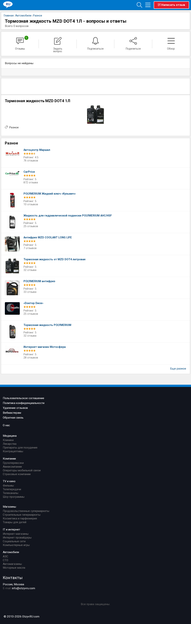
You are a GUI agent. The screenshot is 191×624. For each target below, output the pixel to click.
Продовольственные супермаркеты (26, 511)
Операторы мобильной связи (22, 470)
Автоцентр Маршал (37, 150)
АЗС (5, 556)
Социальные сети (14, 541)
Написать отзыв (173, 5)
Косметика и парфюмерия (20, 518)
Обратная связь (13, 417)
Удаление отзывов (15, 408)
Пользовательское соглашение (23, 398)
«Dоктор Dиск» (33, 303)
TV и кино (9, 481)
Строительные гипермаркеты (21, 514)
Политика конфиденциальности (23, 403)
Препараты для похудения (20, 447)
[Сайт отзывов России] (8, 4)
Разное (14, 127)
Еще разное (178, 368)
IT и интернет (11, 529)
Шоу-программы (13, 496)
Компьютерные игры (16, 545)
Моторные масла (14, 567)
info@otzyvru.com (23, 588)
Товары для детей (14, 522)
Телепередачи (12, 489)
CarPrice (29, 171)
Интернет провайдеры (17, 537)
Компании (9, 458)
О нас (6, 425)
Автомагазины (12, 564)
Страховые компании (17, 474)
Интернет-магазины (16, 533)
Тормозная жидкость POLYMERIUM (47, 325)
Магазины (9, 506)
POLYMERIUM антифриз (39, 281)
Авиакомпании (12, 466)
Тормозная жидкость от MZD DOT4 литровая (54, 259)
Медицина (10, 435)
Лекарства (9, 444)
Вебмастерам (12, 412)
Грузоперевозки (13, 463)
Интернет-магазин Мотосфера (45, 347)
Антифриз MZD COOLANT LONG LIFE (48, 237)
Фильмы (8, 485)
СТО (5, 560)
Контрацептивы (13, 451)
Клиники (8, 440)
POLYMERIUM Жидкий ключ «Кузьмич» (50, 193)
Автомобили (11, 552)
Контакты (13, 577)
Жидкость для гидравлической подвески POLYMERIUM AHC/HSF (68, 215)
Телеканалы (10, 493)
